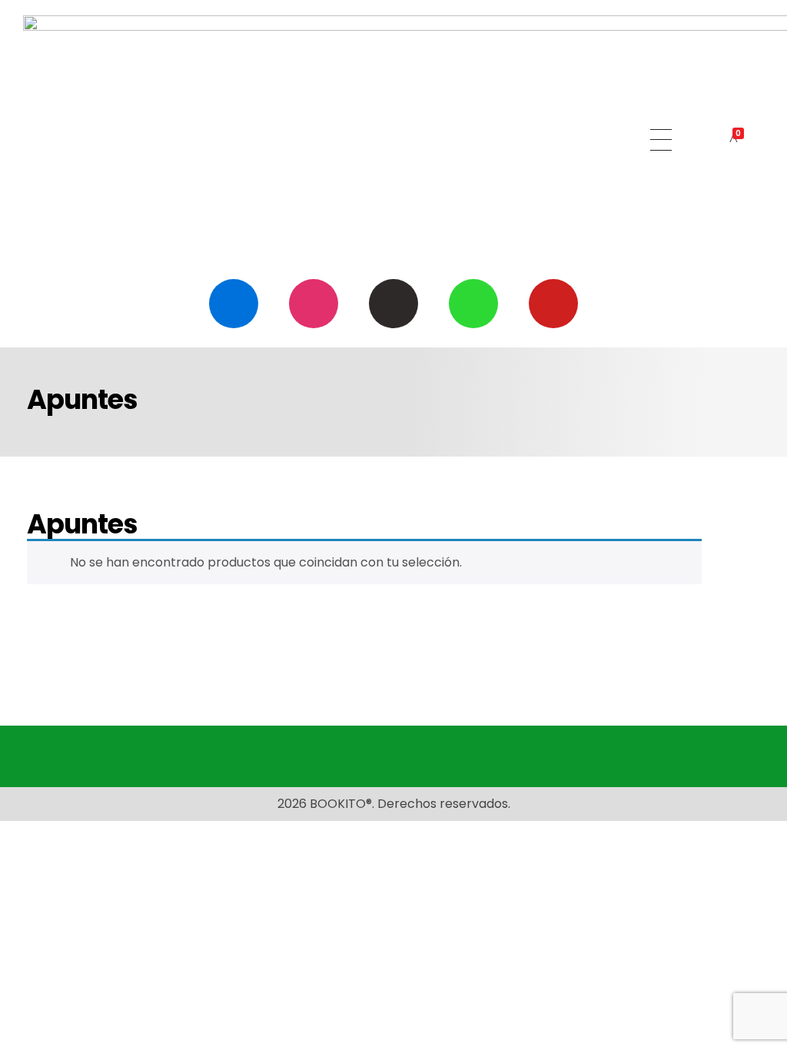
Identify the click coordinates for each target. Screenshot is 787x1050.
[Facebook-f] (233, 303)
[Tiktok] (393, 303)
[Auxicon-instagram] (313, 303)
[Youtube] (553, 303)
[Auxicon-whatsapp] (473, 303)
